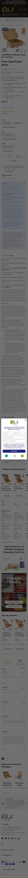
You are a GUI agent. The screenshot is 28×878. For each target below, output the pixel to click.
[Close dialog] (25, 420)
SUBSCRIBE (14, 451)
